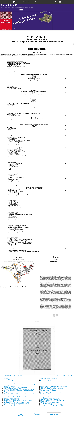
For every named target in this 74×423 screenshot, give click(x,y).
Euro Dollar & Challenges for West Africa (48, 378)
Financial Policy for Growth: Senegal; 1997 (48, 387)
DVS (56, 259)
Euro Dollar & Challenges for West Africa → (65, 375)
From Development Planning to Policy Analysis (49, 398)
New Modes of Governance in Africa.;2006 (12, 388)
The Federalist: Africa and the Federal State (12, 404)
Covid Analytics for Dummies (10, 385)
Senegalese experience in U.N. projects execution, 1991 (51, 404)
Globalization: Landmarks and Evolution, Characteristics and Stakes (53, 386)
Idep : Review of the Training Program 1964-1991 (50, 402)
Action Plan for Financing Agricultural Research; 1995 (51, 394)
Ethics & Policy (43, 391)
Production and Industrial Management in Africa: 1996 (51, 392)
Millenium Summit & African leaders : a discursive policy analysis (17, 402)
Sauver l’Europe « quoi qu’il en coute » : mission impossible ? (16, 381)
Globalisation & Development (46, 381)
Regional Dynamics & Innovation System (48, 393)
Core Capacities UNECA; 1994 (46, 397)
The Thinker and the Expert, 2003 (47, 389)
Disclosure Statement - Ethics (20, 413)
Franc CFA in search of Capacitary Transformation (14, 406)
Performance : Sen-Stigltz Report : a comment (13, 405)
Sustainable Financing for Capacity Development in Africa (15, 387)
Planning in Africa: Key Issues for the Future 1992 (50, 399)
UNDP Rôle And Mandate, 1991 (46, 403)
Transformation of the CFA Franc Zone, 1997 (49, 384)
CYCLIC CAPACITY (69, 9)
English (21, 9)
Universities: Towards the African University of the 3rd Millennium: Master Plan (20, 389)
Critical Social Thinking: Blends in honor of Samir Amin (51, 388)
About (20, 414)
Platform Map (20, 415)
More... (56, 1)
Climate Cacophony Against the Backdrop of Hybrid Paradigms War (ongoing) (19, 384)
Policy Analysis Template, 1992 (46, 396)
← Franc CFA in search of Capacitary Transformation (11, 375)
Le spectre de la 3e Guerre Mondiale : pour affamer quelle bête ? (16, 379)
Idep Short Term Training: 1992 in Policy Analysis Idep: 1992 (52, 400)
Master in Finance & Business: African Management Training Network (54, 405)
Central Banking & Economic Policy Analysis (13, 392)
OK (60, 1)
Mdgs (41, 379)
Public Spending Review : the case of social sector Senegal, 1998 (17, 403)
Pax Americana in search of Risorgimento (34, 9)
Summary (7, 43)
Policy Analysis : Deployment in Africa (11, 380)
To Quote (54, 413)
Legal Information (37, 413)
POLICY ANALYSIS (60, 9)
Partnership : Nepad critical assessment (11, 398)
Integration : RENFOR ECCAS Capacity (12, 399)
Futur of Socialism (43, 383)
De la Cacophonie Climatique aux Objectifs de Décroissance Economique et (19, 383)
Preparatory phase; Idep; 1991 (46, 401)
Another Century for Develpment (46, 380)
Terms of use (37, 414)
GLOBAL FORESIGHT (50, 9)
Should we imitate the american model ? (48, 385)
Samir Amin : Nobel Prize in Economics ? (48, 390)
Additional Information (53, 414)
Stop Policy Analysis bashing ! (10, 386)
